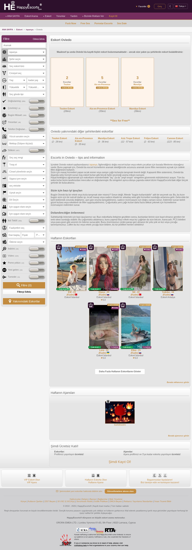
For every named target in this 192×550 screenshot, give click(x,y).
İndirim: (13, 249)
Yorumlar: (14, 122)
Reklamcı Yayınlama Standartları (138, 501)
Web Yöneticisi (115, 499)
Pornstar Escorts (103, 23)
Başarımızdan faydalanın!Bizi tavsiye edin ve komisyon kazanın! (160, 481)
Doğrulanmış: (16, 101)
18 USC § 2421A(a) (66, 501)
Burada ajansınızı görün (178, 436)
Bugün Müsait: (17, 115)
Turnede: (14, 277)
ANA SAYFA (12, 16)
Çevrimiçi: (14, 108)
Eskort (47, 16)
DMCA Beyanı (116, 501)
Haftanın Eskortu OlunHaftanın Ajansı (96, 481)
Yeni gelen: (15, 270)
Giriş (160, 6)
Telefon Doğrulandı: (18, 129)
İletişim (85, 499)
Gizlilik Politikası (101, 501)
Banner (93, 499)
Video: (13, 256)
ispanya (29, 29)
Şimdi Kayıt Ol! (120, 462)
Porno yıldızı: (16, 263)
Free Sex (85, 23)
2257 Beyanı (50, 501)
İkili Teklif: (15, 220)
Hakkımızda (75, 499)
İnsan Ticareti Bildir (162, 501)
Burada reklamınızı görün (178, 382)
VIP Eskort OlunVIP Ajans (32, 481)
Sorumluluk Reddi (84, 501)
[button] (27, 52)
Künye (23, 501)
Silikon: (14, 150)
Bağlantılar (103, 499)
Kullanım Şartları (35, 501)
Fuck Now (70, 23)
